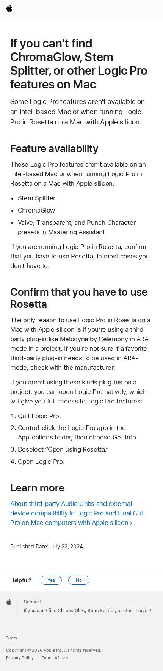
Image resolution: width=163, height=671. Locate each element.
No (79, 580)
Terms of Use (55, 657)
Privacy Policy (20, 657)
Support (32, 602)
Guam (11, 638)
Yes (51, 580)
